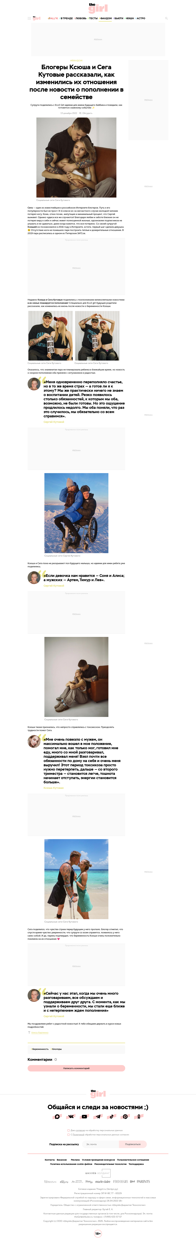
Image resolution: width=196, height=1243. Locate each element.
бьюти (119, 18)
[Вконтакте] (70, 1116)
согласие (80, 1130)
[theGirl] (36, 18)
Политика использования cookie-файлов (71, 1164)
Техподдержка (136, 1164)
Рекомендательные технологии (110, 1164)
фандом (106, 18)
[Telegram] (98, 1116)
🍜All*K (53, 18)
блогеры (57, 1049)
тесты (93, 18)
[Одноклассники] (138, 1116)
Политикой (78, 1134)
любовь (81, 18)
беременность (40, 1049)
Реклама (75, 1159)
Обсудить (87, 113)
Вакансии (62, 1159)
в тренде (67, 18)
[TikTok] (111, 1116)
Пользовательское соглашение (133, 1159)
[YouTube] (84, 1116)
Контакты (50, 1159)
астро (141, 18)
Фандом (77, 60)
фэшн (130, 18)
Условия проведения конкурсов (98, 1159)
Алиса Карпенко (39, 1032)
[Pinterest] (125, 1116)
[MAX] (57, 1116)
